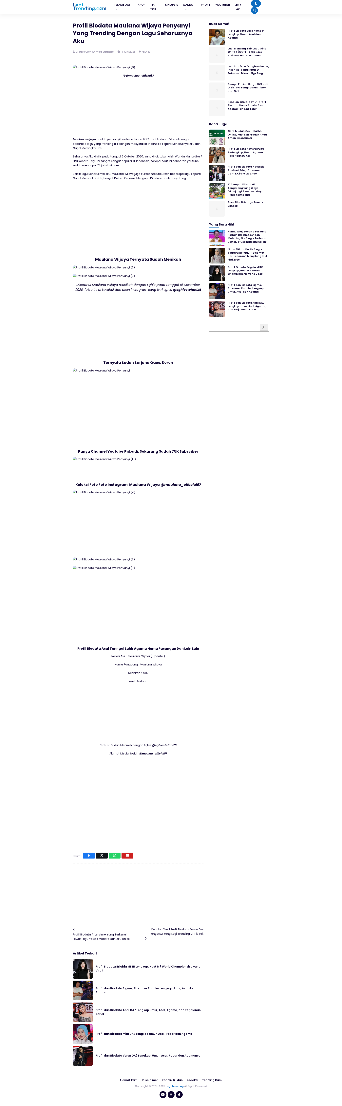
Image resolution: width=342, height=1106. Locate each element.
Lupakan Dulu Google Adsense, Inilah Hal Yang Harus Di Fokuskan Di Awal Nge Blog (248, 70)
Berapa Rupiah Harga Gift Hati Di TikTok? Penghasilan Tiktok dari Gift (248, 87)
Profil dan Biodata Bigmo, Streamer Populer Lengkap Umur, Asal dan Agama (145, 990)
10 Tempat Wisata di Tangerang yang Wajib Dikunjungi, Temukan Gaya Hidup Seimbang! (245, 190)
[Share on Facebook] (89, 856)
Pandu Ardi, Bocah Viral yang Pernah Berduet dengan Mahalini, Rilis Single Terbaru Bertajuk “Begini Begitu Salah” (247, 237)
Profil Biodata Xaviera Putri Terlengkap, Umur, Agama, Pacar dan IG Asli (246, 152)
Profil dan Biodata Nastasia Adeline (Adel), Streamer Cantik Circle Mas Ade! (246, 170)
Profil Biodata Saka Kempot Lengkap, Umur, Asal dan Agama (246, 34)
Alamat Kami (129, 1080)
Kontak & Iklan (172, 1080)
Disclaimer (150, 1080)
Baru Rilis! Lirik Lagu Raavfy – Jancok (246, 204)
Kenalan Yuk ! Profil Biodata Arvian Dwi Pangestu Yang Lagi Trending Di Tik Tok (176, 931)
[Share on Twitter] (102, 856)
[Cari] (264, 327)
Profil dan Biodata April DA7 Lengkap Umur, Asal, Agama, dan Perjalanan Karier (148, 1012)
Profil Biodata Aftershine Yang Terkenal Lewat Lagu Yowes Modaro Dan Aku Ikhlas (101, 937)
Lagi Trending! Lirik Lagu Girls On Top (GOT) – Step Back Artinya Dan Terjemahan (247, 52)
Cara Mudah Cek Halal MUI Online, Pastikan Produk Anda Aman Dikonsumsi (247, 135)
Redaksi (192, 1080)
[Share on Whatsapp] (115, 856)
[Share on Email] (127, 856)
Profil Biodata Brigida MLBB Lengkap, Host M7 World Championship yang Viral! (148, 968)
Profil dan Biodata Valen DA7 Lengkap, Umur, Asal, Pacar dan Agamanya (148, 1056)
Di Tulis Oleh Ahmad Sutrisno (95, 51)
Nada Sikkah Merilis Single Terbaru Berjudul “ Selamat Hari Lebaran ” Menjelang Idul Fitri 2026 (247, 254)
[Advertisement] (138, 109)
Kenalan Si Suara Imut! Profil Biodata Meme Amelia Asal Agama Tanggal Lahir (247, 105)
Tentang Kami (212, 1080)
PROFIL (146, 51)
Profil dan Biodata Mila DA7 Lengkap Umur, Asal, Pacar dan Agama (144, 1034)
